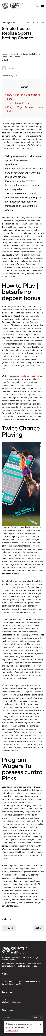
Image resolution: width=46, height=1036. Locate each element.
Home (4, 54)
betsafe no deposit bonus (30, 376)
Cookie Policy (12, 1030)
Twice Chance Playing (18, 102)
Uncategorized (14, 54)
